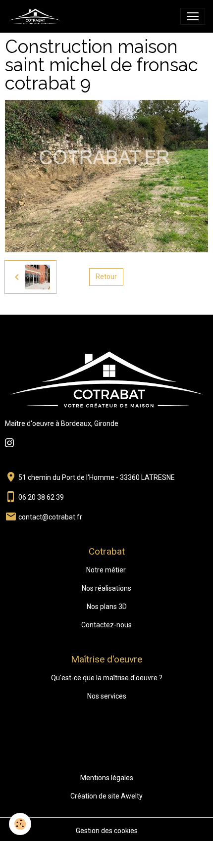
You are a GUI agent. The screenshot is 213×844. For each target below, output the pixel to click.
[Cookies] (20, 824)
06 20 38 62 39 (41, 497)
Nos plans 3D (107, 606)
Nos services (106, 696)
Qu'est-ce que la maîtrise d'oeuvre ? (106, 678)
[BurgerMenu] (192, 16)
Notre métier (106, 570)
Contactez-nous (106, 625)
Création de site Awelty (106, 796)
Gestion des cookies (107, 831)
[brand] (36, 16)
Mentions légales (106, 778)
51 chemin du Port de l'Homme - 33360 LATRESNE (96, 477)
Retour (106, 277)
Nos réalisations (106, 588)
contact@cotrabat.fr (50, 517)
